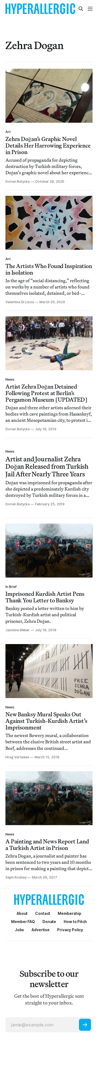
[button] (69, 913)
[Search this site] (80, 8)
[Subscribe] (85, 1025)
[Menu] (90, 8)
